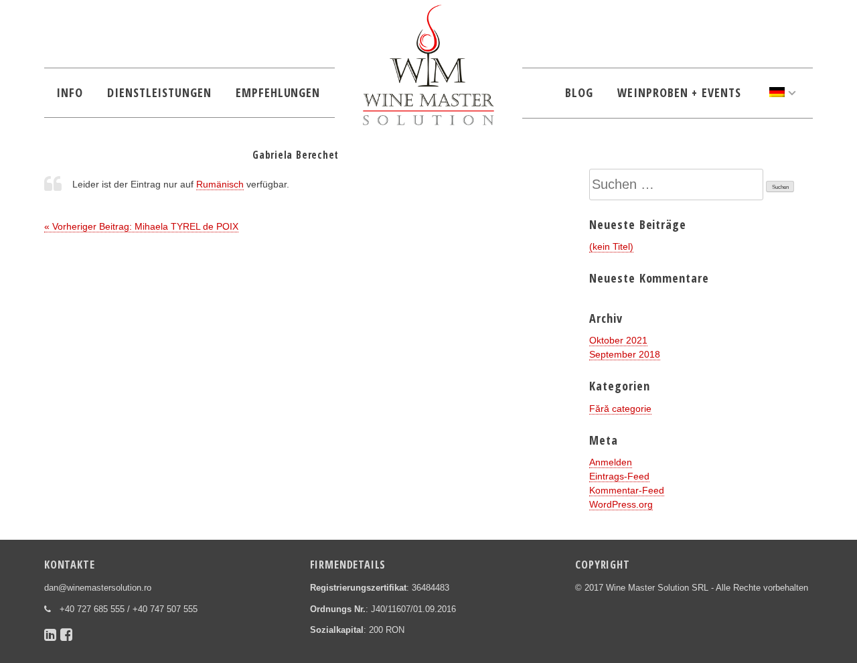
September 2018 (624, 354)
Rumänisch (220, 184)
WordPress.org (621, 504)
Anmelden (610, 462)
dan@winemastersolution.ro (97, 588)
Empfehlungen (278, 92)
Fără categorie (620, 408)
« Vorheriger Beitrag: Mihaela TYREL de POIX (141, 226)
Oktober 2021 (618, 340)
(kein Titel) (611, 246)
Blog (579, 92)
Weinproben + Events (679, 92)
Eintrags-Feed (619, 476)
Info (69, 92)
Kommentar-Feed (626, 490)
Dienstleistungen (159, 92)
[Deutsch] (783, 93)
